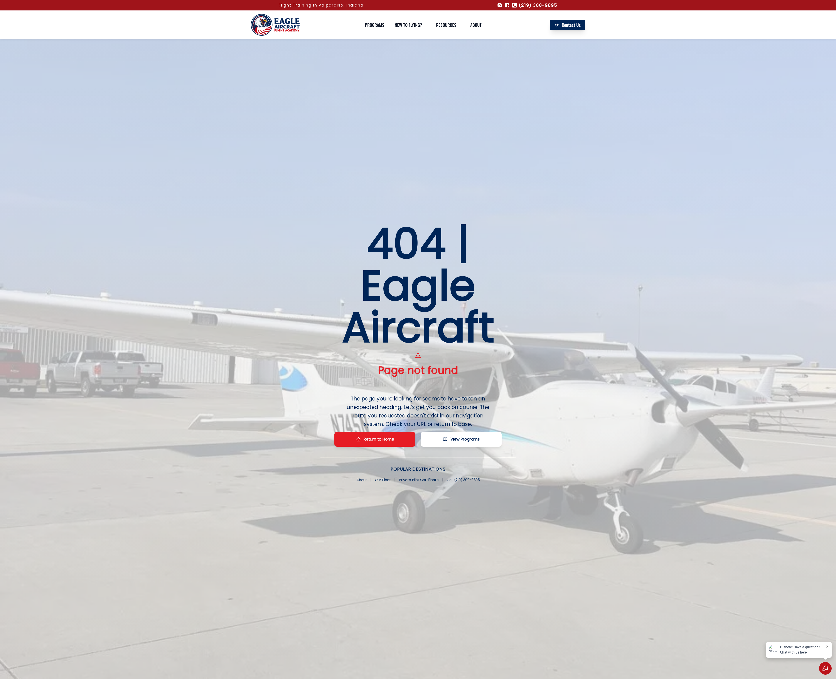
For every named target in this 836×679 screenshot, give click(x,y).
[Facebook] (507, 5)
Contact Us (571, 25)
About (476, 25)
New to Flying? (408, 25)
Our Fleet (383, 479)
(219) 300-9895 (538, 5)
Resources (446, 25)
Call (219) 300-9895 (463, 479)
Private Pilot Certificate (419, 479)
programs (374, 25)
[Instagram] (499, 5)
